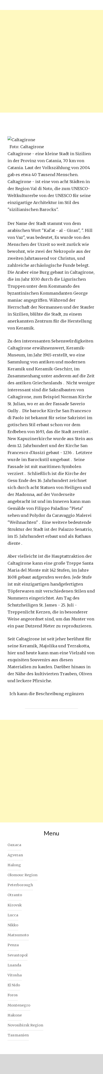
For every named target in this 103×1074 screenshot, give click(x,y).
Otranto (15, 895)
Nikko (13, 925)
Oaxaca (14, 845)
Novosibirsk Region (25, 1025)
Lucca (13, 915)
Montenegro (19, 1005)
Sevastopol (18, 955)
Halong (14, 865)
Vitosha (15, 975)
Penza (13, 945)
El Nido (14, 985)
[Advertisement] (51, 61)
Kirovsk (15, 905)
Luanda (14, 965)
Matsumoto (18, 935)
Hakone (15, 1015)
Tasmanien (18, 1035)
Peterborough (20, 885)
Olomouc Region (23, 875)
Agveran (15, 855)
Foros (13, 995)
